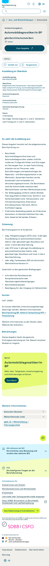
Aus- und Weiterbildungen (21, 20)
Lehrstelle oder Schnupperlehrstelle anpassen (23, 496)
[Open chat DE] (43, 438)
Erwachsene (7, 492)
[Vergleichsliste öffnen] (33, 4)
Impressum (7, 550)
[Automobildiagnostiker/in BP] (24, 375)
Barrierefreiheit (36, 550)
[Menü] (44, 11)
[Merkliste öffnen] (28, 4)
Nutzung (6, 555)
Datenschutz (21, 550)
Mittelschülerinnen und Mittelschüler (19, 489)
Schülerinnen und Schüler (13, 485)
